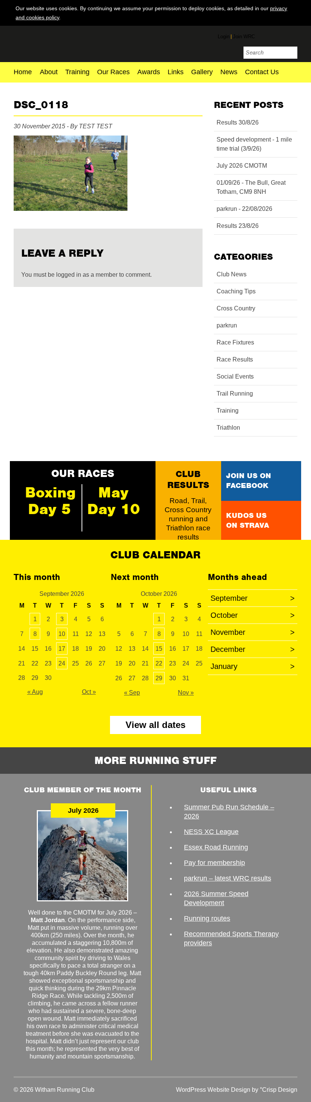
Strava (291, 35)
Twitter (277, 36)
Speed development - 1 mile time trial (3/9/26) (254, 144)
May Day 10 (113, 500)
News (228, 72)
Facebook (263, 35)
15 (159, 648)
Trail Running (235, 393)
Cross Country (236, 308)
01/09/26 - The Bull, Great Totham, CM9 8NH (251, 187)
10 (61, 634)
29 (159, 678)
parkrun (227, 325)
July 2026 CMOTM (242, 165)
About (49, 72)
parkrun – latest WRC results (227, 878)
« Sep (132, 692)
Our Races (113, 72)
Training (77, 72)
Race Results (235, 359)
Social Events (235, 376)
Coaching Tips (236, 291)
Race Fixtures (235, 342)
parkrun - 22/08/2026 (244, 209)
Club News (232, 274)
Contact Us (262, 72)
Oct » (89, 692)
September (252, 598)
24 (61, 663)
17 (61, 648)
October (252, 615)
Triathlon (228, 427)
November (252, 632)
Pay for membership (214, 863)
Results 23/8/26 (238, 226)
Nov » (186, 692)
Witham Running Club (58, 43)
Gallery (202, 72)
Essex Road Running (216, 847)
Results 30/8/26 (238, 122)
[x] (291, 17)
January (252, 666)
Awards (148, 72)
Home (23, 72)
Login (223, 36)
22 (159, 663)
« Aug (35, 692)
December (252, 649)
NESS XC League (211, 831)
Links (176, 72)
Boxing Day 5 (50, 500)
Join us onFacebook (248, 480)
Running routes (207, 918)
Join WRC (244, 36)
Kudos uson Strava (247, 520)
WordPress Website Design (213, 1089)
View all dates (155, 725)
